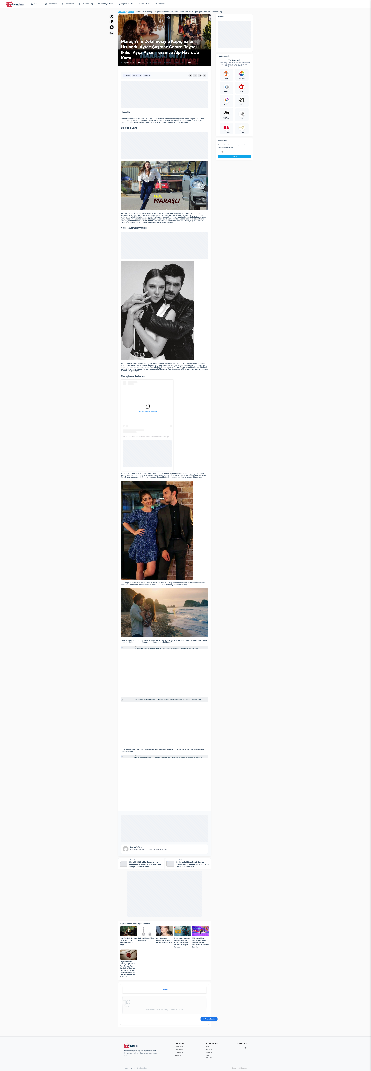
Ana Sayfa (122, 12)
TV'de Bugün (179, 1047)
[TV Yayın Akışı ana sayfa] (131, 1045)
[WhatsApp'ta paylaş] (112, 27)
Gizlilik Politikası (242, 1068)
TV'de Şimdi (179, 1049)
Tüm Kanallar (179, 1052)
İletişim (234, 1068)
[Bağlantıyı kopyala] (112, 33)
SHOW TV (209, 1049)
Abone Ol (234, 156)
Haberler (178, 1055)
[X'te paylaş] (112, 16)
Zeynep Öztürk (128, 62)
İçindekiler (126, 112)
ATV (207, 1047)
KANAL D (209, 1052)
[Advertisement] (164, 94)
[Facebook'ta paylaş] (112, 22)
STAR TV (208, 1058)
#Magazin (147, 75)
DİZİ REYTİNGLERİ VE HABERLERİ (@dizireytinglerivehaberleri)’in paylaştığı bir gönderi (150, 436)
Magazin (131, 12)
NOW (207, 1055)
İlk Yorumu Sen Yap (209, 1019)
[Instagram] (245, 1047)
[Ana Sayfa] (15, 4)
